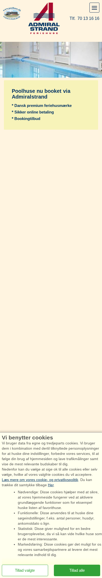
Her (51, 485)
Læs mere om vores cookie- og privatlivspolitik (40, 480)
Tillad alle (77, 570)
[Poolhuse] (12, 13)
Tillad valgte (25, 570)
